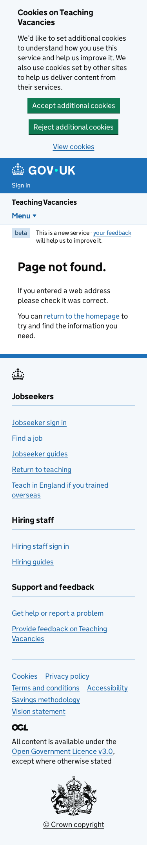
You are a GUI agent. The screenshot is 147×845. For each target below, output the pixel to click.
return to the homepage (82, 316)
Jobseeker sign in (39, 422)
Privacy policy (67, 676)
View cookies (73, 146)
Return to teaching (41, 469)
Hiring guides (33, 561)
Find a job (27, 438)
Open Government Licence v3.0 (62, 751)
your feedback (112, 232)
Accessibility (107, 687)
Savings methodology (46, 699)
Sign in (21, 185)
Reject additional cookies (73, 127)
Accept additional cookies (73, 105)
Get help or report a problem (57, 613)
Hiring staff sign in (40, 546)
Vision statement (38, 711)
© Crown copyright (73, 824)
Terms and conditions (46, 687)
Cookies (25, 676)
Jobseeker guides (40, 453)
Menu (21, 215)
